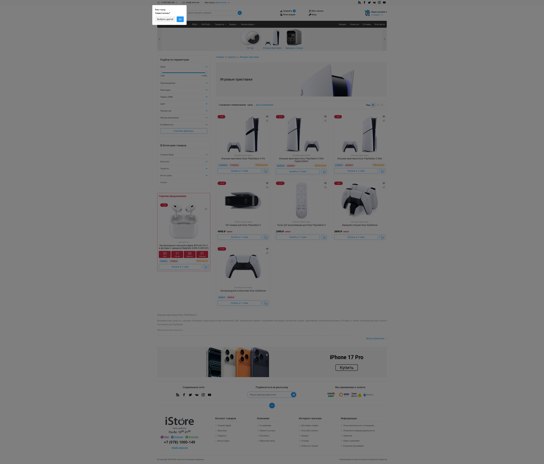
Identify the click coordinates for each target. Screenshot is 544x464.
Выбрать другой (165, 19)
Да (180, 19)
